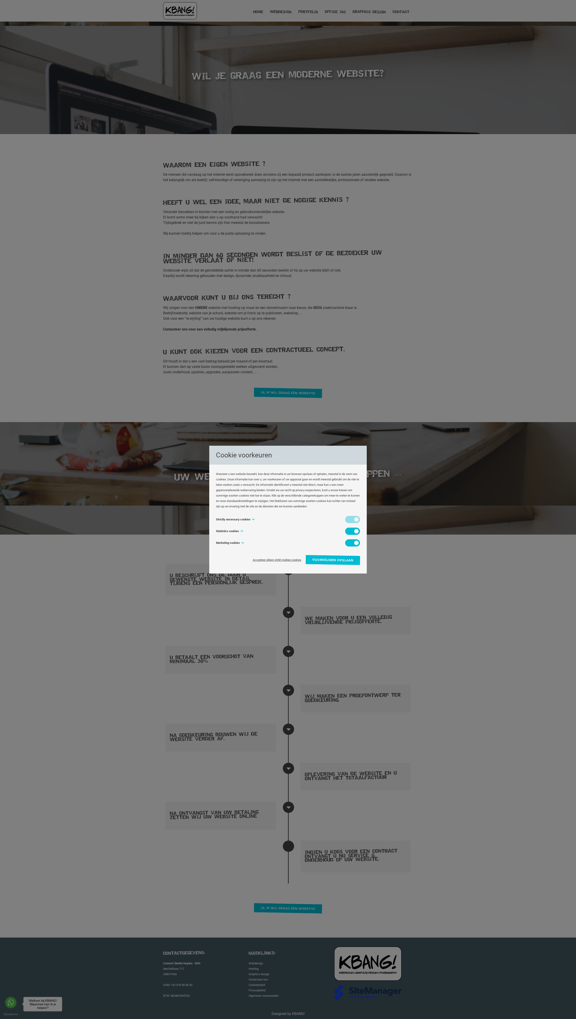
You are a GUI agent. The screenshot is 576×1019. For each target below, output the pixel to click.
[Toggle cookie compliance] (352, 531)
